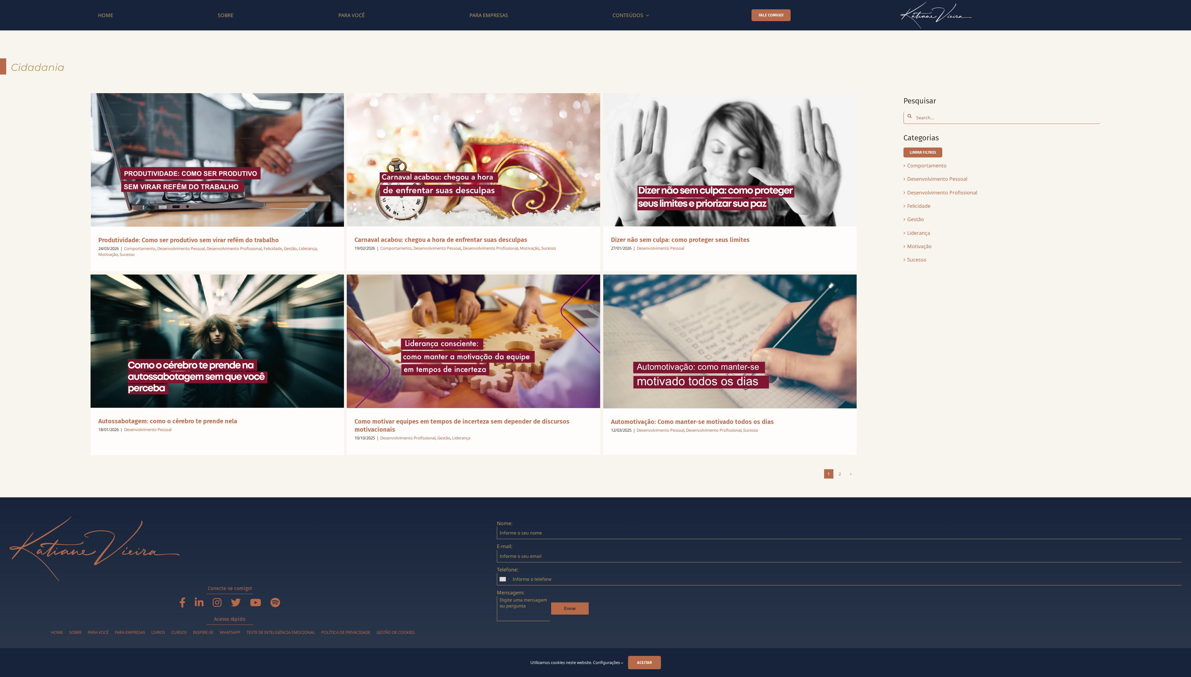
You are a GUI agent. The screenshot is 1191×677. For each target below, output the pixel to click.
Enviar (570, 608)
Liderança (308, 248)
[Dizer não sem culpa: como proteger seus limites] (730, 159)
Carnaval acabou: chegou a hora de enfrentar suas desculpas (442, 239)
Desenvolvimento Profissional (234, 248)
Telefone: (507, 569)
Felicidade (273, 248)
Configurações (607, 662)
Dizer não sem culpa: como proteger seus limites (680, 239)
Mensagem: (510, 592)
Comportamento (139, 248)
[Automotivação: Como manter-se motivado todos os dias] (730, 341)
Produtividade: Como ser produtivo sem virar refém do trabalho (188, 240)
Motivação (108, 254)
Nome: (504, 523)
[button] (922, 152)
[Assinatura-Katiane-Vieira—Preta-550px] (936, 4)
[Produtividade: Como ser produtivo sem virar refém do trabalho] (217, 160)
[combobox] (504, 579)
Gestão (290, 248)
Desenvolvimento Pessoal (181, 248)
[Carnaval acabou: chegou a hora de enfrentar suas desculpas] (473, 159)
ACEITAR (644, 662)
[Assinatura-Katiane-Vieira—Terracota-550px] (94, 518)
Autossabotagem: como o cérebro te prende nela (167, 421)
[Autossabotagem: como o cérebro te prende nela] (217, 341)
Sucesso (127, 254)
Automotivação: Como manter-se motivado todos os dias (692, 421)
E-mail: (504, 546)
